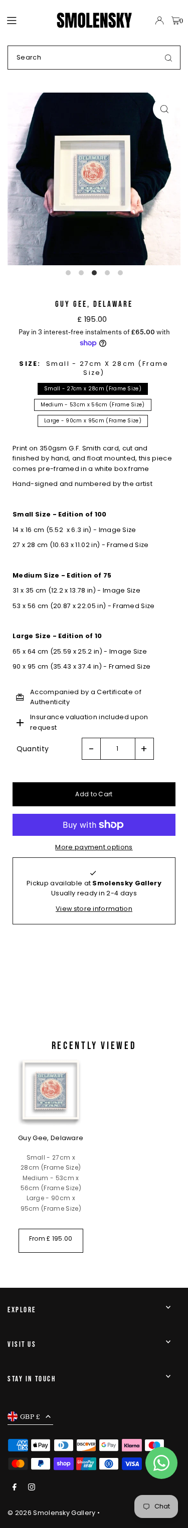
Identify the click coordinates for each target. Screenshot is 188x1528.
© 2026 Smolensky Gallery (52, 1512)
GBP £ (30, 1416)
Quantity (33, 749)
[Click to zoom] (164, 109)
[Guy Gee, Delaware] (51, 1090)
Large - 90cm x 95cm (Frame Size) (92, 420)
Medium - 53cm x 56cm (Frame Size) (93, 404)
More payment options (93, 847)
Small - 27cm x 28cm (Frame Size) (92, 388)
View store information (94, 908)
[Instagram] (31, 1487)
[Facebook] (15, 1487)
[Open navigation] (27, 20)
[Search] (168, 58)
